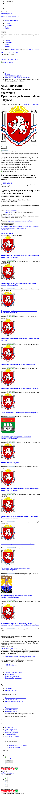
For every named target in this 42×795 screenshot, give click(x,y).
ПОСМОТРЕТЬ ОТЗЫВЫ (30, 104)
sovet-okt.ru (8, 212)
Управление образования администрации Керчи (18, 364)
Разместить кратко (11, 709)
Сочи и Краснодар (11, 729)
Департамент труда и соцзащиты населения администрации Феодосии (16, 596)
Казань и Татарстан (11, 731)
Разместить (8, 25)
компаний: (13, 49)
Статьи (7, 27)
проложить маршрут (19, 228)
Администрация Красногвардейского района (20, 657)
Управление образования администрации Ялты (17, 544)
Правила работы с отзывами (18, 745)
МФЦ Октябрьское (11, 665)
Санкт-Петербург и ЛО (12, 734)
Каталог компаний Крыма (13, 672)
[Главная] (5, 72)
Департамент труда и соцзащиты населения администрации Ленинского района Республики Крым (20, 624)
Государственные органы (13, 76)
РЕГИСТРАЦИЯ (12, 52)
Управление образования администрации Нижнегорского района (15, 569)
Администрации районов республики (17, 77)
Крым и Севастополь (12, 20)
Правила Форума (14, 747)
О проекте (8, 688)
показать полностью (9, 171)
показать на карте (7, 226)
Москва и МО (9, 727)
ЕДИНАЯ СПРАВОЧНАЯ (10, 17)
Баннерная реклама (11, 699)
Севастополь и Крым (12, 736)
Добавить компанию (11, 708)
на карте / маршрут (7, 224)
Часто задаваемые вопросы (14, 701)
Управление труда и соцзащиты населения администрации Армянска (16, 437)
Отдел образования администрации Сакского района (19, 412)
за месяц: (34, 49)
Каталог (7, 23)
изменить (6, 13)
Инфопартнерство (11, 690)
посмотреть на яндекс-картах (22, 226)
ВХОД (3, 52)
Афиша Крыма (9, 674)
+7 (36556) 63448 (6, 183)
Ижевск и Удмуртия (11, 732)
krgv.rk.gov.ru (9, 216)
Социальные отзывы (10, 648)
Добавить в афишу (11, 711)
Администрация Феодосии (10, 463)
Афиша (7, 29)
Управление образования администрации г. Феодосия (19, 388)
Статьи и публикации (12, 676)
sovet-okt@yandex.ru (12, 211)
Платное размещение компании (15, 698)
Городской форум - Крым (13, 678)
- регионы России (9, 59)
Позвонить (5, 230)
